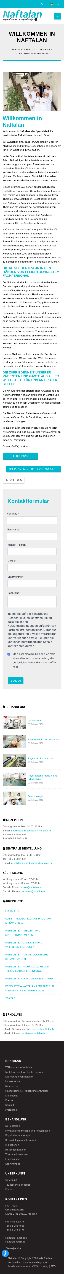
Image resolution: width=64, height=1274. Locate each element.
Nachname (14, 529)
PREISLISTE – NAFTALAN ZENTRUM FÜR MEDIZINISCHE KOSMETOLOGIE (29, 988)
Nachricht (14, 592)
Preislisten (11, 1109)
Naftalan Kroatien (24, 49)
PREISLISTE (12, 910)
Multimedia (11, 1095)
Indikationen (12, 1144)
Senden (16, 680)
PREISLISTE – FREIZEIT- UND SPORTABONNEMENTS (22, 932)
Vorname (13, 513)
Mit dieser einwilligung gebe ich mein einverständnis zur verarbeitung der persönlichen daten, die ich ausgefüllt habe (34, 660)
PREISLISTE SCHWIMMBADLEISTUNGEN (29, 978)
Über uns (46, 49)
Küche (8, 1189)
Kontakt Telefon (16, 544)
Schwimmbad (12, 1163)
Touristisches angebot (17, 1184)
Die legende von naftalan (19, 1076)
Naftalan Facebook (16, 1237)
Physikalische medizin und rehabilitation (27, 1130)
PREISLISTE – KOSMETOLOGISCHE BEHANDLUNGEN (26, 956)
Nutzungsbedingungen (35, 1262)
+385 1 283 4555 (15, 1225)
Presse (9, 1100)
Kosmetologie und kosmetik (20, 1140)
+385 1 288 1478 (15, 1229)
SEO (53, 1266)
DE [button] (55, 4)
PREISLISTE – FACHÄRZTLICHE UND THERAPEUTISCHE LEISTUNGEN (27, 968)
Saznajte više (13, 1248)
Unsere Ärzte (12, 1081)
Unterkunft (11, 1179)
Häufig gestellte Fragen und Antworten (27, 1090)
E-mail (12, 560)
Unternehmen (15, 576)
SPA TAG (10, 998)
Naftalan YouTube (15, 1241)
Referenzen (11, 1086)
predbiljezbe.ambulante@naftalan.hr (31, 863)
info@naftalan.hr (14, 1221)
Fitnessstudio (12, 1158)
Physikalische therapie (17, 1135)
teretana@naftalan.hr (34, 891)
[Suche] (41, 4)
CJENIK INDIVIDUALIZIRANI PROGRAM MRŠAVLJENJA (28, 920)
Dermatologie (12, 1125)
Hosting (44, 1266)
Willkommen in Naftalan (22, 121)
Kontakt (9, 1104)
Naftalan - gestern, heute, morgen (33, 469)
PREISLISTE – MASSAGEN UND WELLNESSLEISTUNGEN (23, 944)
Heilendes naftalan (15, 1149)
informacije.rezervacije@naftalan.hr (31, 830)
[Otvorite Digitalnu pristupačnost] (5, 1253)
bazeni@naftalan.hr (31, 887)
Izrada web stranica (19, 1266)
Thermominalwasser (16, 1154)
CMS (35, 1266)
